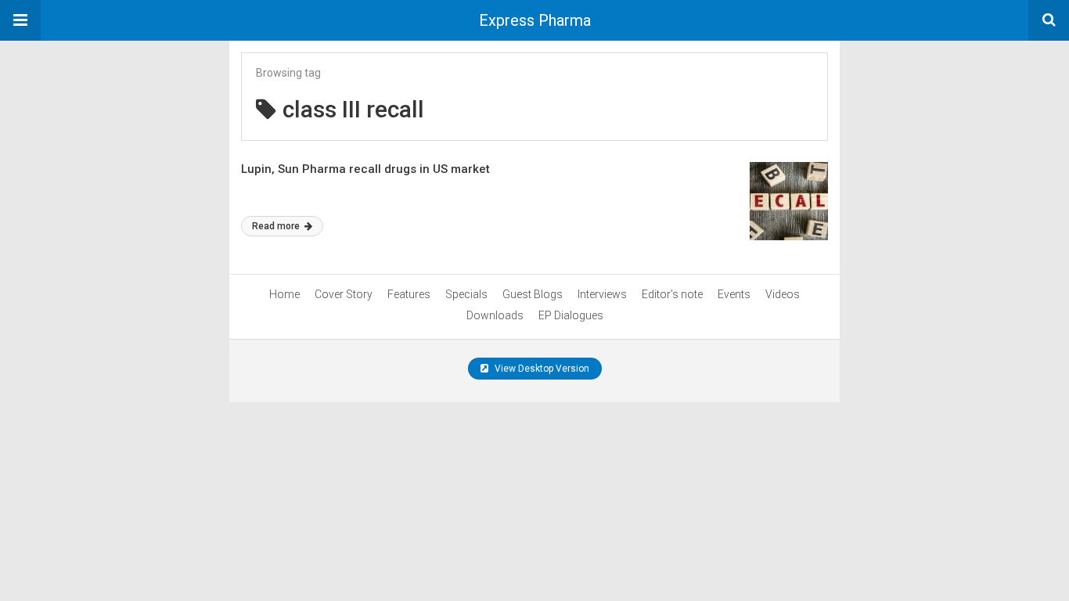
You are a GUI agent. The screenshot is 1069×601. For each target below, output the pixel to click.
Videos (782, 294)
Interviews (602, 294)
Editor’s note (672, 294)
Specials (466, 294)
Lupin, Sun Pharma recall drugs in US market (365, 169)
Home (284, 294)
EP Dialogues (570, 315)
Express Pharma (535, 20)
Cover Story (344, 294)
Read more (277, 226)
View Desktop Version (540, 368)
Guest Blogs (532, 294)
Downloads (495, 315)
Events (734, 294)
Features (408, 294)
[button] (20, 20)
